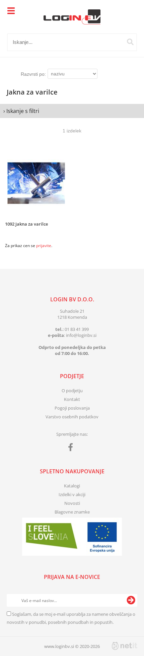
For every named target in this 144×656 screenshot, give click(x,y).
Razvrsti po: (33, 74)
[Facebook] (72, 448)
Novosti (72, 503)
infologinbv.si (81, 335)
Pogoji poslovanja (72, 408)
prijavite (43, 245)
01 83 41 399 (77, 329)
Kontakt (72, 399)
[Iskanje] (130, 42)
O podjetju (72, 390)
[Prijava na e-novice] (131, 600)
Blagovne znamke (72, 512)
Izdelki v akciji (72, 494)
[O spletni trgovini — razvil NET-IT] (124, 646)
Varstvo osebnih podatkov (72, 417)
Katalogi (72, 486)
